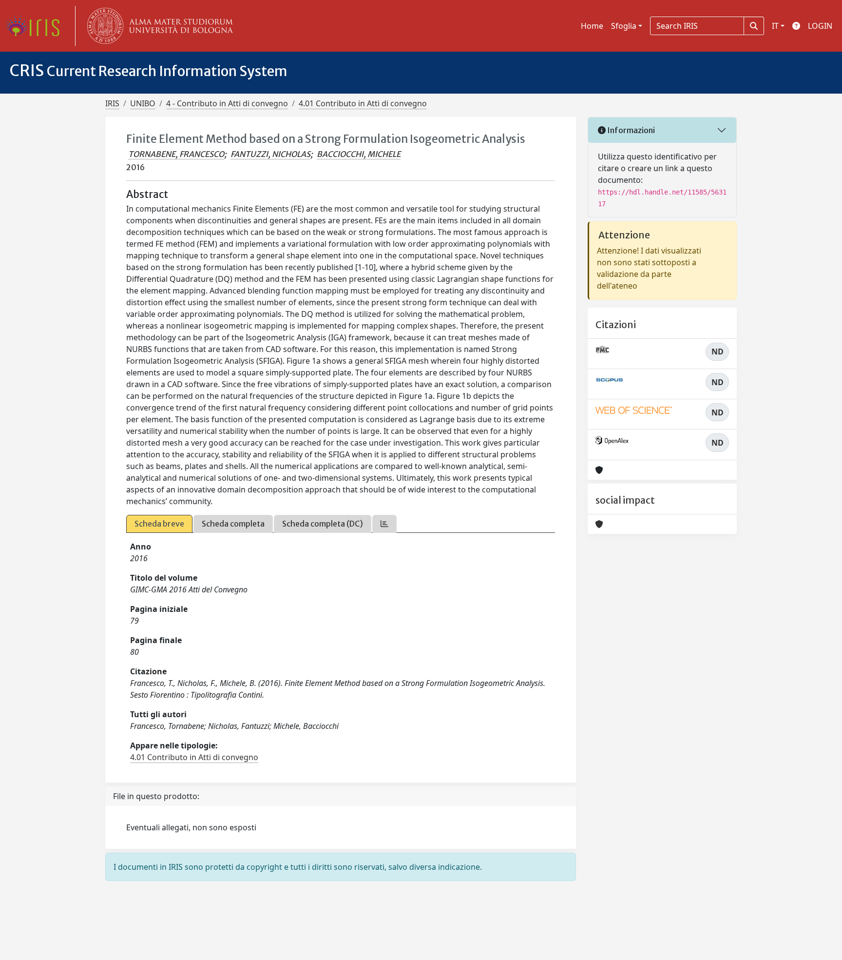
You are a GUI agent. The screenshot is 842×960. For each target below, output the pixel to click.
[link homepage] (36, 26)
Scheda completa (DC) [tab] (322, 524)
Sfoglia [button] (623, 25)
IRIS (112, 103)
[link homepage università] (158, 26)
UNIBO (142, 103)
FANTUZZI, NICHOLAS (270, 154)
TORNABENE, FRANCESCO (176, 154)
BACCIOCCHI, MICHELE (359, 154)
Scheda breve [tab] (159, 524)
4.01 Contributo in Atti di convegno (363, 103)
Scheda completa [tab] (233, 524)
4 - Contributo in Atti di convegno (227, 103)
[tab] (384, 524)
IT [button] (775, 25)
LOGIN (820, 25)
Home (592, 25)
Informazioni (630, 130)
